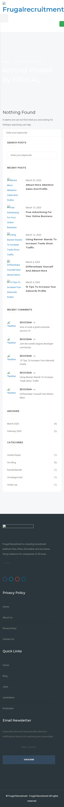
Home (6, 61)
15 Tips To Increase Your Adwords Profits (37, 362)
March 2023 (13, 423)
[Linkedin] (23, 579)
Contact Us (8, 639)
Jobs (5, 686)
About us (7, 617)
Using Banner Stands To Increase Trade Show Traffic (41, 243)
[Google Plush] (17, 579)
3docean (26, 322)
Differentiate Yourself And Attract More (36, 396)
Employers (8, 708)
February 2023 (14, 431)
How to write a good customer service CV (35, 329)
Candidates (8, 697)
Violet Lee (12, 484)
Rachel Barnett (14, 470)
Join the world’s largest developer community (36, 345)
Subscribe (29, 759)
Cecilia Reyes (14, 455)
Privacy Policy (9, 628)
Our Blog (11, 462)
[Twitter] (11, 579)
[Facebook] (5, 579)
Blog (5, 676)
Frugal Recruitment (18, 796)
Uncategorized (14, 477)
